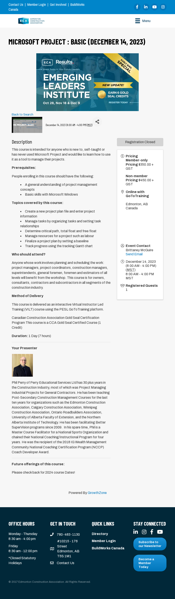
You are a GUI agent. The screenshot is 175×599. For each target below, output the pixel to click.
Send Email (134, 254)
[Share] (97, 121)
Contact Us (16, 4)
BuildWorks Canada (108, 548)
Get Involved (58, 4)
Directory (100, 534)
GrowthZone (97, 493)
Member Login (36, 4)
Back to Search (22, 114)
